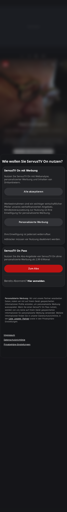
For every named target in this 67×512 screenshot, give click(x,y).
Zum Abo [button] (33, 268)
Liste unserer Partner (19, 319)
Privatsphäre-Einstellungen (17, 344)
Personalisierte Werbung (33, 222)
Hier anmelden (36, 281)
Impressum (9, 335)
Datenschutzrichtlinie (14, 340)
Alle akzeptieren (33, 191)
